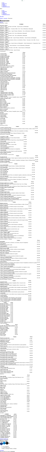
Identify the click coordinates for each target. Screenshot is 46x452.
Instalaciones (4, 3)
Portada (1, 18)
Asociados (5, 18)
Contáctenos (4, 5)
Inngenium (13, 451)
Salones (3, 4)
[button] (23, 8)
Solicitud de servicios (6, 6)
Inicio (3, 2)
